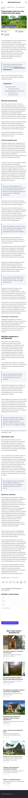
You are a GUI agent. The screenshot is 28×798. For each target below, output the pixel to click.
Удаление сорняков (13, 94)
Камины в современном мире (11, 779)
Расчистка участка (10, 86)
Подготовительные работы (9, 25)
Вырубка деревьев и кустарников (14, 91)
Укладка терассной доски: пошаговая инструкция (11, 768)
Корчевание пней (12, 92)
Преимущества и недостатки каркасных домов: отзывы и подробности (11, 718)
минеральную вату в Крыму (13, 588)
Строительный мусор (13, 88)
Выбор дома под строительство (12, 756)
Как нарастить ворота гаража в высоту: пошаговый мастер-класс (13, 678)
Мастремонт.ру (14, 2)
